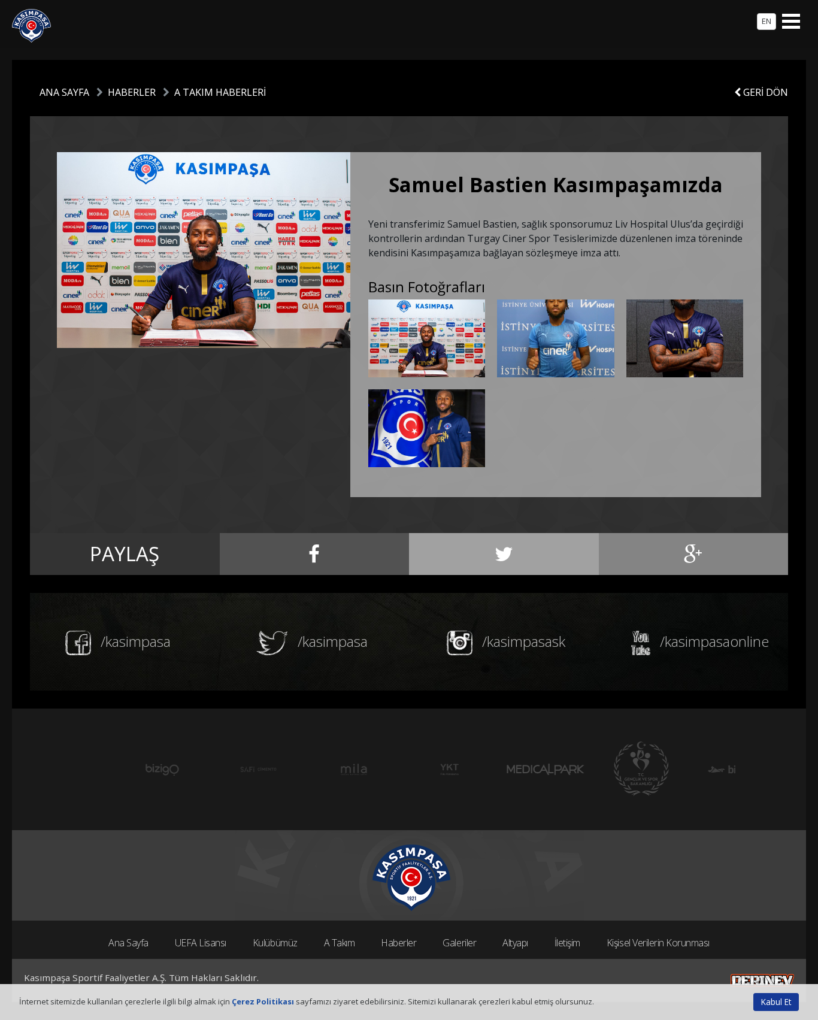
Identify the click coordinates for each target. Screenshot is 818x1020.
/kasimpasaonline (712, 641)
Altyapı (515, 942)
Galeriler (459, 942)
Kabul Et (776, 1001)
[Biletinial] (696, 769)
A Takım (339, 942)
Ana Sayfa (128, 942)
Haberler (398, 942)
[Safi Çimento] (217, 769)
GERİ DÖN (764, 92)
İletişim (567, 942)
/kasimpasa (134, 641)
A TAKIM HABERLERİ (220, 92)
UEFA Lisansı (200, 942)
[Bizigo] (121, 769)
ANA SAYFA (64, 92)
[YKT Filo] (409, 769)
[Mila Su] (313, 769)
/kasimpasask (521, 641)
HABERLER (132, 92)
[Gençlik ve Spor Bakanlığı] (601, 769)
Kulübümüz (275, 942)
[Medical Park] (505, 769)
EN (766, 21)
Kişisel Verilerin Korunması (658, 942)
